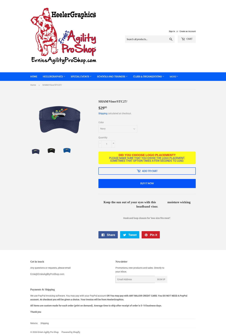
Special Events (80, 76)
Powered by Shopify (71, 332)
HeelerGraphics (53, 76)
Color (101, 122)
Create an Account (188, 31)
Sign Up (161, 279)
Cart (189, 38)
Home (33, 76)
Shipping (102, 113)
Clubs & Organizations (147, 76)
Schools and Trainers (111, 76)
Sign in (172, 31)
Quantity (102, 137)
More (173, 76)
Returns (34, 323)
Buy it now (147, 183)
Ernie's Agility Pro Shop (48, 332)
